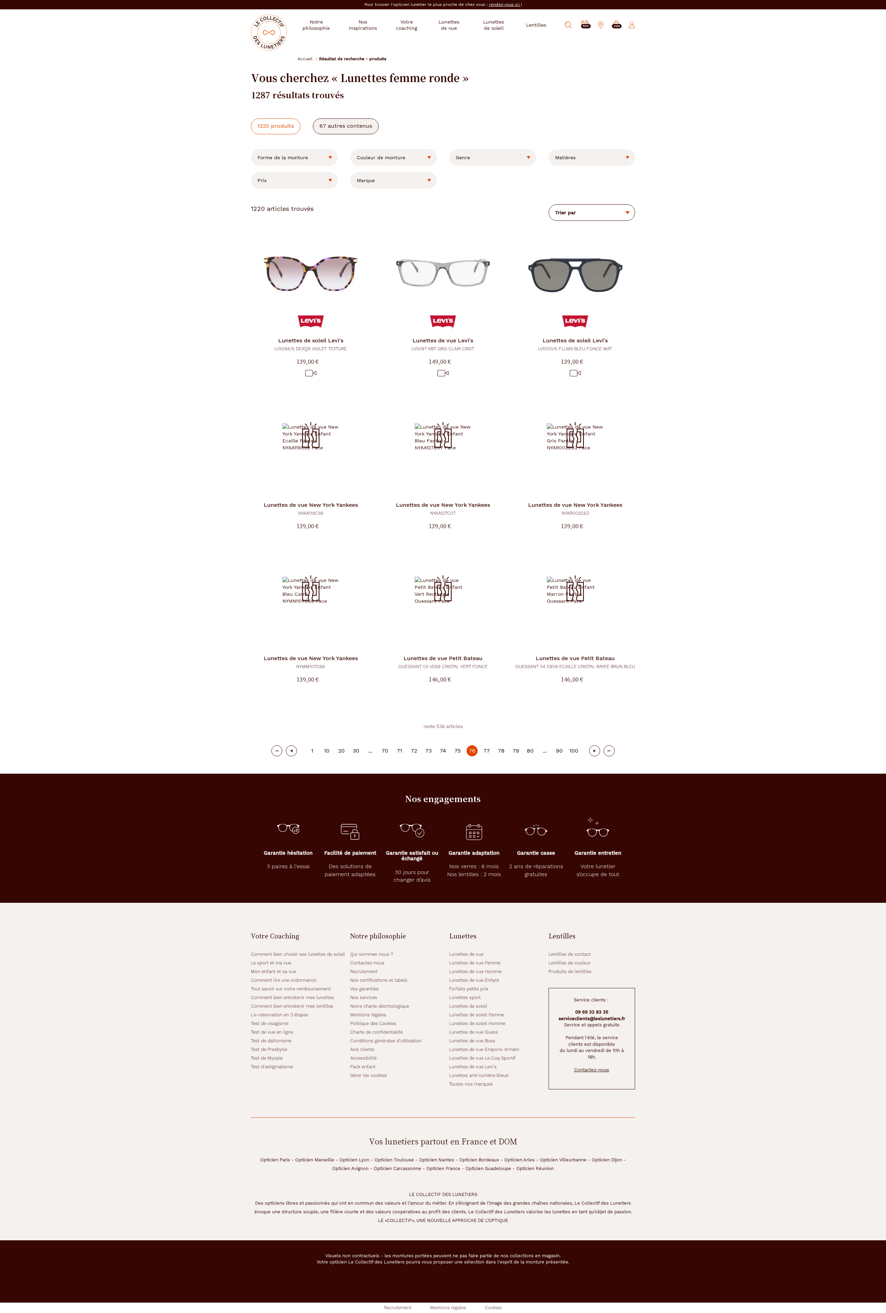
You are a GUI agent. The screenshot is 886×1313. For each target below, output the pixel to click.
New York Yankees (311, 509)
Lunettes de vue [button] (449, 25)
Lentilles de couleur (570, 962)
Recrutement (364, 971)
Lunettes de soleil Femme (476, 1014)
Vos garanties (364, 988)
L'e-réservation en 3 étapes (279, 1014)
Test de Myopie (267, 1058)
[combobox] (294, 157)
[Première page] (276, 750)
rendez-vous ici (505, 4)
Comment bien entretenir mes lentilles (292, 1006)
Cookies (493, 1307)
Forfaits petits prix (468, 988)
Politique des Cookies (373, 1023)
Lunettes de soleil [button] (493, 25)
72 (414, 750)
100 (573, 750)
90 (559, 750)
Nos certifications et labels (378, 980)
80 (530, 750)
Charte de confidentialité (376, 1032)
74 (443, 750)
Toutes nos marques (471, 1084)
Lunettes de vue (466, 954)
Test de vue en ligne (272, 1032)
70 (385, 750)
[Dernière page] (609, 750)
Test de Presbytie (269, 1049)
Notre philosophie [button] (316, 25)
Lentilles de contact (570, 954)
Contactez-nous (367, 962)
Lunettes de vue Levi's (473, 1066)
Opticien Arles (519, 1159)
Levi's (310, 344)
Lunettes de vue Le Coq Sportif (482, 1058)
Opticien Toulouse (394, 1159)
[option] (294, 157)
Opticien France (443, 1168)
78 (501, 750)
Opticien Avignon (350, 1168)
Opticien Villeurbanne (563, 1159)
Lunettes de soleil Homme (477, 1023)
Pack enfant (363, 1066)
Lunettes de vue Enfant (474, 980)
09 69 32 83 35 (591, 1012)
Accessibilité (363, 1058)
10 (326, 750)
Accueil (305, 58)
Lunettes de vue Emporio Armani (484, 1049)
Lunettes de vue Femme (474, 962)
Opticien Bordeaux (479, 1159)
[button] (616, 25)
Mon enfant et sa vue (273, 971)
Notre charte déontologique (379, 1006)
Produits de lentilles (570, 971)
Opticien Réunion (535, 1168)
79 (516, 750)
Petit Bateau (443, 662)
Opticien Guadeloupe (488, 1168)
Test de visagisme (269, 1023)
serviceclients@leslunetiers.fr (592, 1018)
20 (341, 750)
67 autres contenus (345, 126)
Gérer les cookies (368, 1075)
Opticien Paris (275, 1159)
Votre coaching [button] (406, 25)
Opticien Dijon (607, 1159)
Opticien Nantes (436, 1159)
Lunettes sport (465, 997)
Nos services (363, 997)
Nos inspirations (363, 25)
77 (486, 750)
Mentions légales (368, 1014)
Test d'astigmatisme (272, 1066)
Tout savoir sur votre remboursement (291, 988)
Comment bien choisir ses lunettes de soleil (298, 954)
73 (428, 750)
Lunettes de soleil (468, 1006)
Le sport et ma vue (271, 962)
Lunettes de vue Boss (472, 1040)
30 (356, 750)
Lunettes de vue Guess (473, 1032)
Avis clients (362, 1049)
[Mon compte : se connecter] (632, 24)
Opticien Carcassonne (397, 1168)
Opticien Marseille (314, 1159)
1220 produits (275, 126)
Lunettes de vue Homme (475, 971)
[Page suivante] (594, 750)
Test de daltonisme (271, 1040)
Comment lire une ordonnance (283, 980)
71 (399, 750)
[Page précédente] (291, 750)
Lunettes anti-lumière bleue (478, 1075)
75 (457, 750)
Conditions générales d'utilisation (386, 1040)
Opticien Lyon (354, 1159)
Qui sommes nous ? (371, 954)
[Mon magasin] (601, 24)
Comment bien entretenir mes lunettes (292, 997)
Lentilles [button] (536, 25)
